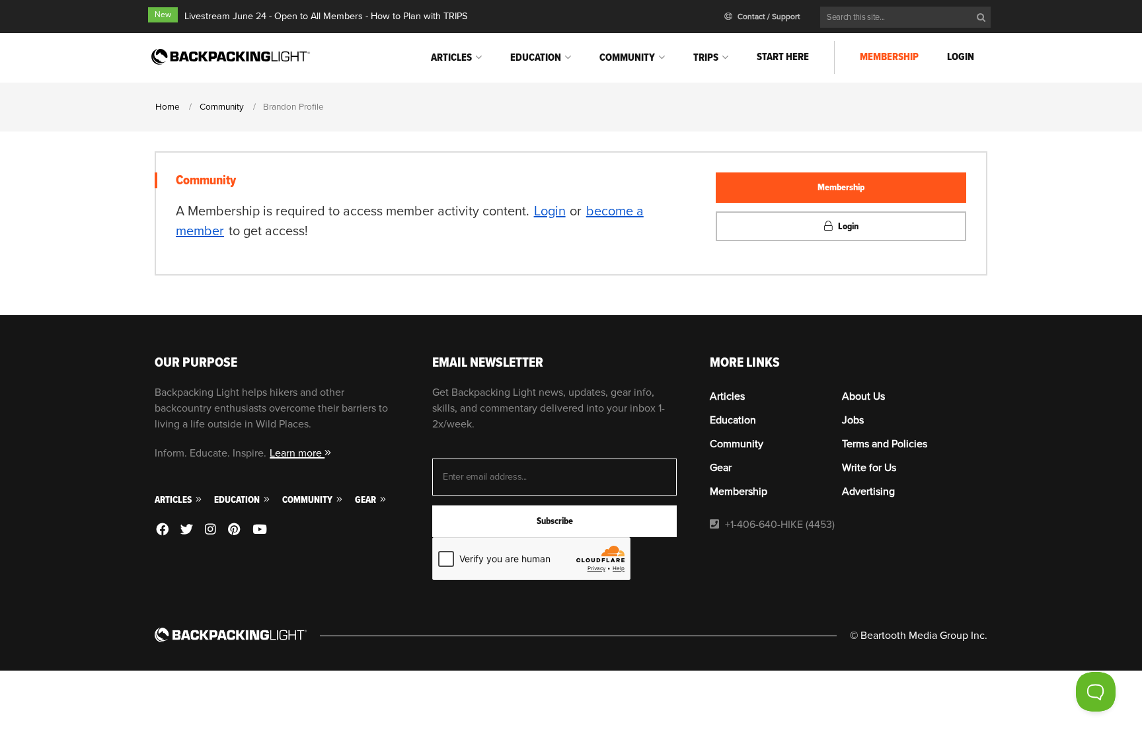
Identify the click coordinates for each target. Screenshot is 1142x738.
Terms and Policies (884, 444)
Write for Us (869, 467)
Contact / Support (768, 17)
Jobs (853, 420)
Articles (451, 57)
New (163, 15)
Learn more (297, 453)
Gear (366, 499)
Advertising (868, 491)
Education (535, 57)
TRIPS (705, 57)
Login (960, 56)
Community (627, 57)
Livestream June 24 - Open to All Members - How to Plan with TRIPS (325, 16)
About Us (863, 396)
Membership (889, 56)
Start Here (783, 56)
